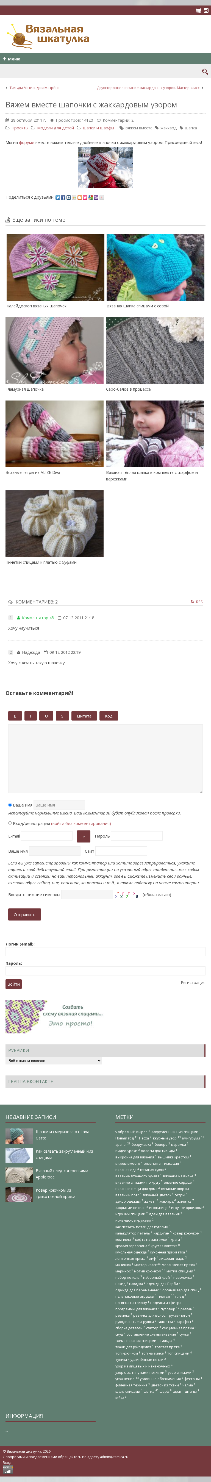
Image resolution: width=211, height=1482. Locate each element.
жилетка (185, 1201)
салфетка (166, 1321)
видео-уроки (127, 1150)
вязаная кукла (153, 1169)
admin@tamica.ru (114, 1456)
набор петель (128, 1277)
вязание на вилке (179, 1175)
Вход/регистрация (61, 823)
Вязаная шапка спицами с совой (138, 305)
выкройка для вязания (136, 1157)
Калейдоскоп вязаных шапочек (36, 305)
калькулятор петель (133, 1233)
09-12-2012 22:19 (64, 652)
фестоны (193, 1378)
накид (121, 1283)
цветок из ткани (166, 1385)
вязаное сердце (179, 1182)
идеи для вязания (165, 1214)
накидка (137, 1283)
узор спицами (181, 1372)
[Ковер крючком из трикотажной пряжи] (19, 1194)
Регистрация (193, 982)
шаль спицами (129, 1391)
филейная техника (132, 1385)
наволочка (183, 1277)
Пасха (145, 1138)
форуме (26, 142)
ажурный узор (166, 1138)
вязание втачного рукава (138, 1175)
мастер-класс (147, 1264)
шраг (178, 1391)
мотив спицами (181, 1271)
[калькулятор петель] (200, 10)
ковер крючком (187, 1233)
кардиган (163, 1233)
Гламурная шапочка (24, 389)
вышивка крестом (174, 1157)
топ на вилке (153, 1353)
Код (109, 716)
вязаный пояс (128, 1194)
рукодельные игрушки (135, 1321)
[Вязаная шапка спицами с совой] (156, 267)
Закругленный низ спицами (176, 1131)
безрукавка (143, 1144)
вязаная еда (127, 1169)
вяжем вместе (139, 127)
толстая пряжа (168, 1347)
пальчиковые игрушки (136, 1296)
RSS (199, 601)
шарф (166, 1391)
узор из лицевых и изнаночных (144, 1366)
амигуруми (193, 1138)
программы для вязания (137, 1308)
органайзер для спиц (181, 1289)
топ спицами (179, 1353)
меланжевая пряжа (179, 1264)
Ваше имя (22, 805)
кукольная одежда (132, 1252)
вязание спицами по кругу (139, 1182)
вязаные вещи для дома (137, 1188)
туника (122, 1359)
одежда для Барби (163, 1283)
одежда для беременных (138, 1289)
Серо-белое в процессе (128, 389)
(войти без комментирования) (81, 823)
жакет (151, 1201)
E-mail (14, 836)
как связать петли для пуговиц (143, 1226)
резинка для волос (150, 1315)
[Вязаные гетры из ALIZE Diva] (54, 434)
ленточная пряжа (131, 1258)
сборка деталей (130, 1327)
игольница (159, 1207)
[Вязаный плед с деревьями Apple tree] (19, 1175)
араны (123, 1144)
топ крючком (127, 1353)
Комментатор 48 (38, 617)
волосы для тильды (159, 1150)
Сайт (89, 851)
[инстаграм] (207, 10)
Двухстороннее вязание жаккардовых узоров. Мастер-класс (148, 87)
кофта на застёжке (152, 1239)
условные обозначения (161, 1378)
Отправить (24, 914)
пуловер (170, 1308)
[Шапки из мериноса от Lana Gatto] (19, 1136)
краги (176, 1239)
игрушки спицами (131, 1214)
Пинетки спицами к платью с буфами (41, 562)
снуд (120, 1334)
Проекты (20, 127)
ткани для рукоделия (134, 1347)
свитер (153, 1327)
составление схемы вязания (152, 1334)
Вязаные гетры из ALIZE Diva (32, 472)
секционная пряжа (179, 1327)
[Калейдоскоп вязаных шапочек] (56, 267)
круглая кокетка (165, 1245)
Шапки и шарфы (98, 127)
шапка (191, 127)
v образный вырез (132, 1131)
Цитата (84, 716)
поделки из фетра (167, 1302)
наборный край (157, 1277)
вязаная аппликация (162, 1163)
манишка (124, 1264)
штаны (192, 1391)
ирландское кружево (134, 1220)
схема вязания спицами (137, 1340)
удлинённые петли (148, 1359)
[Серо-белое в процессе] (155, 350)
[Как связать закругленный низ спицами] (19, 1155)
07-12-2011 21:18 (78, 617)
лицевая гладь (173, 1258)
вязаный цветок (158, 1194)
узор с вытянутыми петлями (141, 1372)
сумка (185, 1334)
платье (166, 1296)
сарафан (185, 1321)
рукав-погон (180, 1315)
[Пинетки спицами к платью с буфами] (54, 523)
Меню (14, 59)
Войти (13, 984)
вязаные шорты (176, 1188)
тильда (167, 1340)
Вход (7, 1462)
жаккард (168, 127)
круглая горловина (132, 1245)
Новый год (126, 1138)
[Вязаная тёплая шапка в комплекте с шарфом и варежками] (155, 434)
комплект (124, 1239)
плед (180, 1296)
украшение (127, 1378)
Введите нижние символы (34, 894)
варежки (179, 1144)
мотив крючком (149, 1271)
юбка (121, 1397)
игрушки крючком (187, 1207)
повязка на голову (132, 1302)
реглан (188, 1308)
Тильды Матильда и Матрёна (35, 87)
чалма (188, 1385)
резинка (123, 1315)
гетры (181, 1194)
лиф (153, 1258)
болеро (162, 1144)
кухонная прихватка (168, 1252)
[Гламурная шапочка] (54, 350)
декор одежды (129, 1201)
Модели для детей (55, 127)
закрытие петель (131, 1207)
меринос (124, 1271)
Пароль (102, 836)
